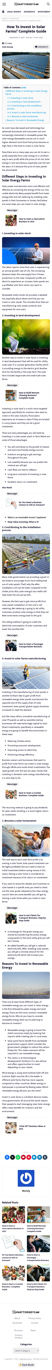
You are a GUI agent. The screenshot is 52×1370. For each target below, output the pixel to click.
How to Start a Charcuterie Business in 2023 (32, 220)
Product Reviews (18, 1336)
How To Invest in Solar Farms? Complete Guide (26, 29)
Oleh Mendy (7, 47)
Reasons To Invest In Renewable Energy (25, 120)
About (17, 1318)
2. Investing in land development (25, 102)
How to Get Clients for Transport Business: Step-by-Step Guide (32, 918)
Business (19, 1330)
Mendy (26, 1191)
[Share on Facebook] (7, 1157)
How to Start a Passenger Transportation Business (31, 645)
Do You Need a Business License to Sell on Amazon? (32, 504)
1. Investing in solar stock (21, 98)
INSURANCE (29, 12)
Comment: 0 (42, 46)
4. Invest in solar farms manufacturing (28, 112)
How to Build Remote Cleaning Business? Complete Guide (29, 395)
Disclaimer (17, 1323)
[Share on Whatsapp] (18, 1157)
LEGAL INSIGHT (14, 12)
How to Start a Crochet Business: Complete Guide (31, 794)
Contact (34, 1323)
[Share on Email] (23, 1157)
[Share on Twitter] (12, 1157)
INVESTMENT (44, 12)
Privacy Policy (34, 1318)
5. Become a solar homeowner (24, 116)
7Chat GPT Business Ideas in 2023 (32, 1127)
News (33, 1330)
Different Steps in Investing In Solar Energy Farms (26, 92)
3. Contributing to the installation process (24, 107)
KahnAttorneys (26, 1359)
